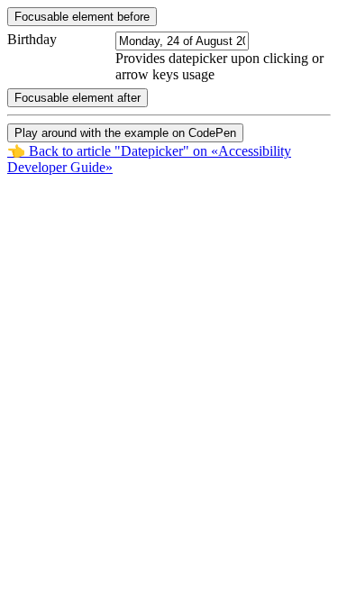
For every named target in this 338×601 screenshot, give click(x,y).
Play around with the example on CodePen (125, 133)
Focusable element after (77, 98)
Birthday (32, 39)
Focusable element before (82, 16)
